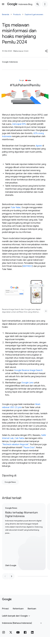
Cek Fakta (19, 438)
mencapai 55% (19, 124)
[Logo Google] (7, 599)
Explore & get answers (34, 14)
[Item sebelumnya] (5, 576)
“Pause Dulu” (29, 447)
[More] (46, 311)
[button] (46, 51)
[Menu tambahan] (45, 4)
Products (17, 14)
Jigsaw (38, 145)
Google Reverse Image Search (28, 370)
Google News (10, 482)
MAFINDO (27, 266)
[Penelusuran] (38, 4)
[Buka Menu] (3, 4)
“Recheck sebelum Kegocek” (15, 444)
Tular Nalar (16, 207)
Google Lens (27, 382)
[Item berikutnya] (11, 576)
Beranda (5, 14)
